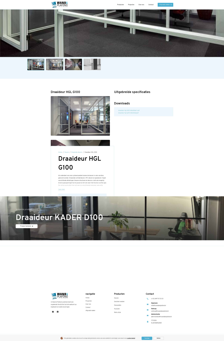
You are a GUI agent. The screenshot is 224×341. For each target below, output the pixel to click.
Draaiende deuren (76, 152)
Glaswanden (117, 305)
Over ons (88, 304)
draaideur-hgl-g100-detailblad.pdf (128, 113)
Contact (88, 307)
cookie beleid (131, 338)
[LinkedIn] (57, 312)
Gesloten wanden (119, 302)
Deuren (66, 152)
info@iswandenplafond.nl (158, 305)
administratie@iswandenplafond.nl (161, 317)
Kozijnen (117, 309)
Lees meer (61, 189)
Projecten (89, 301)
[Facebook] (53, 312)
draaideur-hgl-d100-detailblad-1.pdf (128, 110)
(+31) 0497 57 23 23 (157, 299)
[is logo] (59, 4)
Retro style (117, 312)
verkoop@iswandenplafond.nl (160, 311)
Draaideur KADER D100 (59, 218)
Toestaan (146, 338)
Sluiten (158, 338)
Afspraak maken (90, 311)
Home (60, 152)
